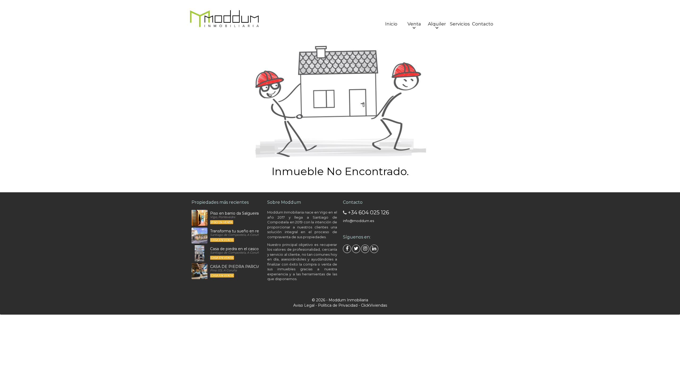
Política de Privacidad (338, 305)
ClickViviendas (374, 305)
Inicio (391, 24)
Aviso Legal (303, 305)
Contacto (482, 24)
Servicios (460, 24)
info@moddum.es (358, 221)
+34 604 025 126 (368, 212)
